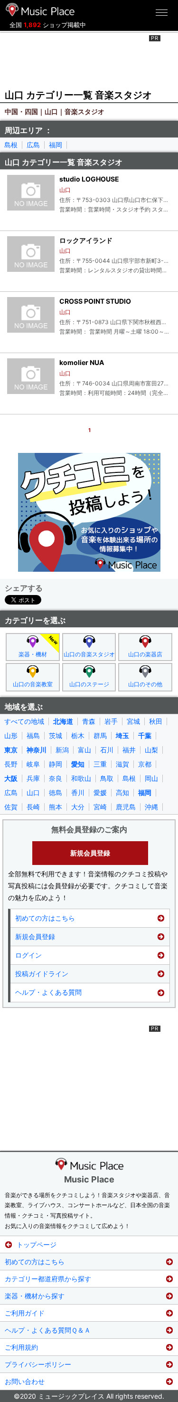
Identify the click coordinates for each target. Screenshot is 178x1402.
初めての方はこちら (45, 918)
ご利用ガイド (25, 1313)
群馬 (100, 735)
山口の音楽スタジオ (89, 654)
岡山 (151, 778)
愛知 (77, 764)
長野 (11, 764)
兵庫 (33, 778)
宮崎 (100, 807)
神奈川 (37, 750)
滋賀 (122, 764)
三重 (100, 764)
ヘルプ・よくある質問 (48, 992)
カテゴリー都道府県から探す (48, 1279)
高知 (122, 793)
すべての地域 (24, 721)
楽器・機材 (33, 654)
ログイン (28, 955)
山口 (33, 793)
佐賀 (11, 807)
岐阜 (33, 764)
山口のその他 (145, 684)
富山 (84, 750)
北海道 (63, 721)
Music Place (89, 1179)
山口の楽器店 (145, 654)
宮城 (133, 721)
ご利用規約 (21, 1347)
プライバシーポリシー (38, 1364)
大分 (77, 807)
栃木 (77, 735)
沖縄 (151, 807)
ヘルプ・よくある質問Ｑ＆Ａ (48, 1330)
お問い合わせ (25, 1381)
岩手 (111, 721)
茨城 (55, 735)
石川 (106, 750)
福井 (129, 750)
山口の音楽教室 (33, 684)
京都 (144, 764)
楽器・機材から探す (35, 1296)
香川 (77, 793)
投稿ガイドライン (41, 974)
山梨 (151, 750)
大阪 (11, 778)
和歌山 (81, 778)
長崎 (33, 807)
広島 (33, 145)
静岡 (55, 764)
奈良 (55, 778)
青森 (88, 721)
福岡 (55, 145)
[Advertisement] (89, 59)
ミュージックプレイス (40, 9)
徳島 (55, 793)
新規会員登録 (90, 853)
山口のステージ (89, 684)
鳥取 (106, 778)
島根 (11, 145)
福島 (33, 735)
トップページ (36, 1244)
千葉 (144, 735)
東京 (11, 750)
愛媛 (100, 793)
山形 (11, 735)
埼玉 (122, 735)
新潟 (62, 750)
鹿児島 (126, 807)
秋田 (155, 721)
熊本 (55, 807)
